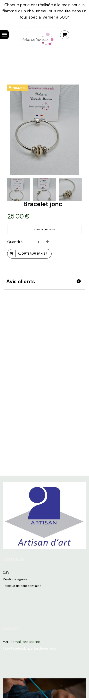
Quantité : (15, 241)
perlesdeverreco (42, 648)
